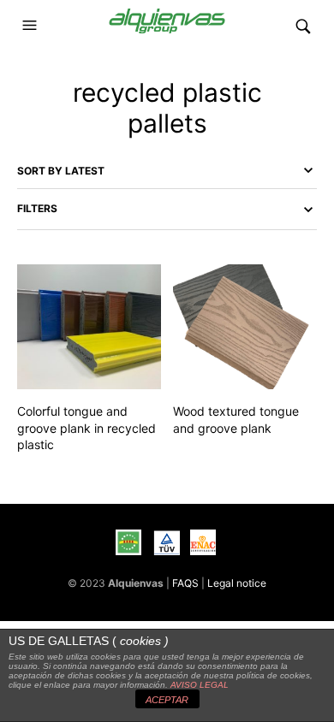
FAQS (185, 583)
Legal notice (236, 583)
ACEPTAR (167, 700)
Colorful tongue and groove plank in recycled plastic (86, 428)
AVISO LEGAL (199, 684)
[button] (31, 25)
